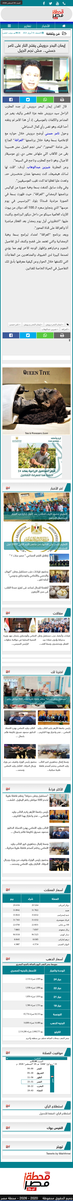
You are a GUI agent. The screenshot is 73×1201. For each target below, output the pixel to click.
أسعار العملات (53, 889)
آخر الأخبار (56, 487)
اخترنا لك (57, 671)
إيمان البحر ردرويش (32, 324)
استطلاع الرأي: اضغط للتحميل (55, 1113)
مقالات (58, 612)
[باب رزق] (36, 457)
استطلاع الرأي (54, 1105)
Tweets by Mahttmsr (58, 1153)
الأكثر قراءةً (56, 788)
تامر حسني (52, 134)
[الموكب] (36, 401)
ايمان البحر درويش (53, 324)
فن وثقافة (53, 33)
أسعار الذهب (54, 958)
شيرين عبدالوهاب (38, 167)
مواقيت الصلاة (53, 1052)
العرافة (18, 140)
